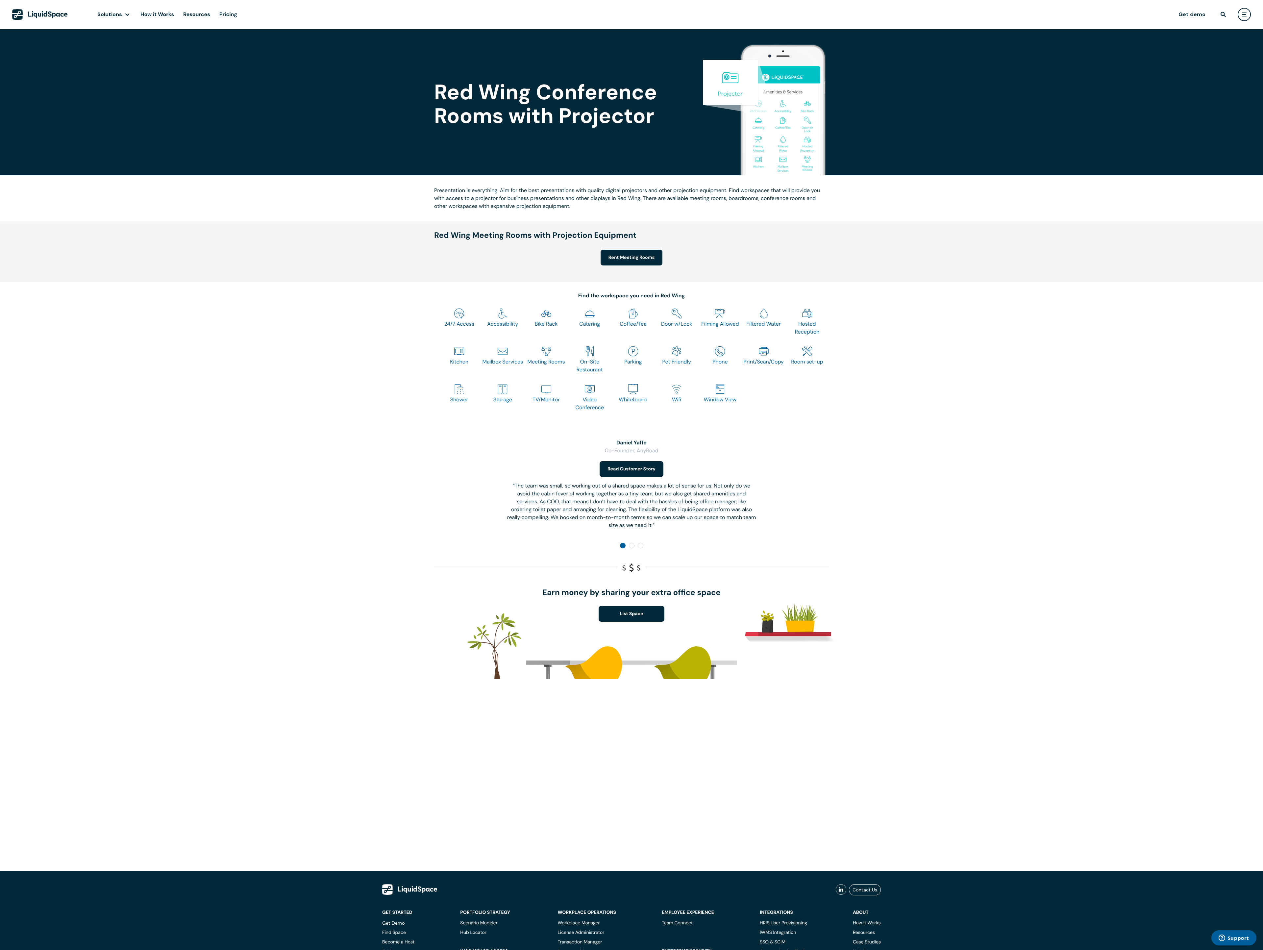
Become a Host (398, 942)
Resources (196, 14)
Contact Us (865, 890)
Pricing (228, 14)
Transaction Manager (579, 942)
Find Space (394, 933)
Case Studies (867, 942)
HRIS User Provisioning (783, 923)
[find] (1223, 14)
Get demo (1191, 14)
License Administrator (580, 933)
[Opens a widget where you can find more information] (1233, 938)
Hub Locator (473, 933)
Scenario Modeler (478, 923)
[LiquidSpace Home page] (40, 14)
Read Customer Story (631, 469)
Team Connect (677, 923)
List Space (631, 614)
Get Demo (393, 923)
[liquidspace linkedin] (841, 889)
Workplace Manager (578, 923)
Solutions (109, 14)
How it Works (157, 14)
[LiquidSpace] (409, 889)
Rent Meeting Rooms (631, 258)
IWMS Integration (778, 933)
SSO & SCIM (772, 942)
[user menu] (1244, 14)
